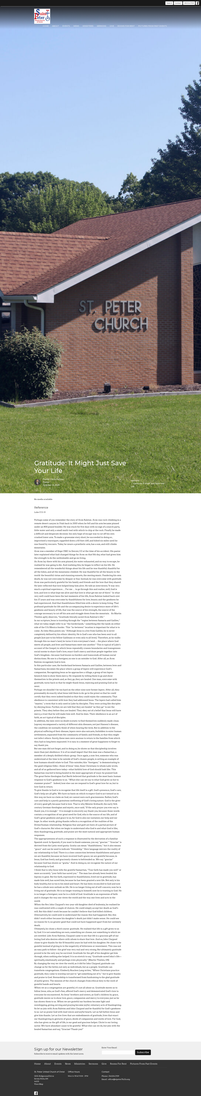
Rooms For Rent (126, 26)
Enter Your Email (109, 1048)
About (55, 26)
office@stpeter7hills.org (119, 1079)
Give (112, 26)
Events (66, 26)
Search (169, 3)
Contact (178, 3)
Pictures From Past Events (152, 26)
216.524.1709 (189, 3)
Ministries (88, 26)
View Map (38, 1084)
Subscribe (143, 1052)
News (76, 26)
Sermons (101, 26)
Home (46, 26)
